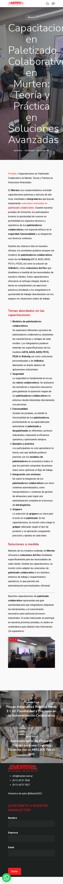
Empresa (13, 832)
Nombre (12, 818)
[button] (6, 877)
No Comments (43, 150)
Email (11, 847)
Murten (31, 17)
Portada (12, 173)
